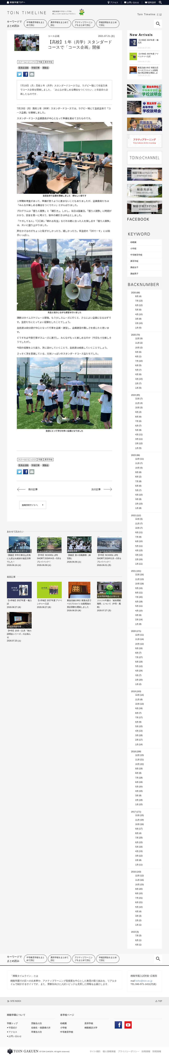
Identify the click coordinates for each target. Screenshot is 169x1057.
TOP (160, 1001)
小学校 (133, 248)
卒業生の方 (36, 1032)
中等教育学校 (136, 255)
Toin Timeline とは (149, 14)
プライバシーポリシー (128, 1051)
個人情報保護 (109, 1051)
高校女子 (134, 267)
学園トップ (12, 1023)
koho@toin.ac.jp (143, 980)
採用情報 (146, 1051)
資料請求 (152, 2)
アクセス (114, 2)
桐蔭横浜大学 (90, 1027)
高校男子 (134, 274)
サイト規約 (95, 1051)
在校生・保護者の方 (41, 1027)
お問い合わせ (133, 2)
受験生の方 (36, 1023)
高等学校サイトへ (30, 505)
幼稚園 (133, 242)
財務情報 (156, 1051)
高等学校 (134, 261)
